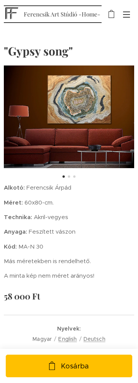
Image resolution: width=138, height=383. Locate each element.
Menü (126, 14)
